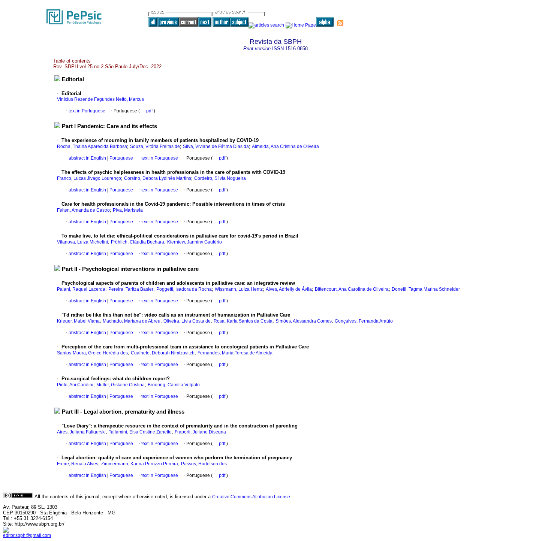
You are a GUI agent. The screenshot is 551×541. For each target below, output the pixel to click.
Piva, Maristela (128, 210)
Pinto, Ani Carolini (75, 384)
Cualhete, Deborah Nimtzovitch (163, 353)
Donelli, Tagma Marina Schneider (426, 289)
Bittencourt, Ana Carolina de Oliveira (352, 289)
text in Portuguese (87, 111)
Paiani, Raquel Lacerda (81, 289)
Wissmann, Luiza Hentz (239, 289)
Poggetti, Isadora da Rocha (184, 289)
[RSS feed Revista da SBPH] (340, 23)
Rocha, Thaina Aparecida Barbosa (92, 146)
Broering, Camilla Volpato (174, 384)
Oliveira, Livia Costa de (187, 321)
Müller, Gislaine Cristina (120, 384)
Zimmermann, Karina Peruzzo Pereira (139, 463)
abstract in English (87, 158)
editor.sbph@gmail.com (27, 535)
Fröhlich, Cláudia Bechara (137, 242)
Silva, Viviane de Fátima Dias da (216, 146)
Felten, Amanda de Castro (83, 210)
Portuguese (120, 158)
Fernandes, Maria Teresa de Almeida (235, 353)
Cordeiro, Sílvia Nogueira (220, 178)
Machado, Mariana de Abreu (131, 321)
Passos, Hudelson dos (204, 463)
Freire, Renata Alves (77, 463)
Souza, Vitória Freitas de (155, 146)
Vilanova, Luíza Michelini (82, 242)
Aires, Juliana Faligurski (81, 432)
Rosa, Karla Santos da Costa (243, 321)
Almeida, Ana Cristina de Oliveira (285, 146)
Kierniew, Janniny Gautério (194, 242)
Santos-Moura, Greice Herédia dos (92, 353)
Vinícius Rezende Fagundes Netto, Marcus (100, 99)
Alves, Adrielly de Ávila (289, 289)
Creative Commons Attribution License (251, 496)
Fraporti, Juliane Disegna (200, 432)
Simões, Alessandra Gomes (304, 321)
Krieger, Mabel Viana (78, 321)
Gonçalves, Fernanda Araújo (364, 321)
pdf (150, 111)
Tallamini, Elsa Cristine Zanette (140, 432)
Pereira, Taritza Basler (130, 289)
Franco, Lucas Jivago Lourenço (89, 178)
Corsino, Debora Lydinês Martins (157, 178)
